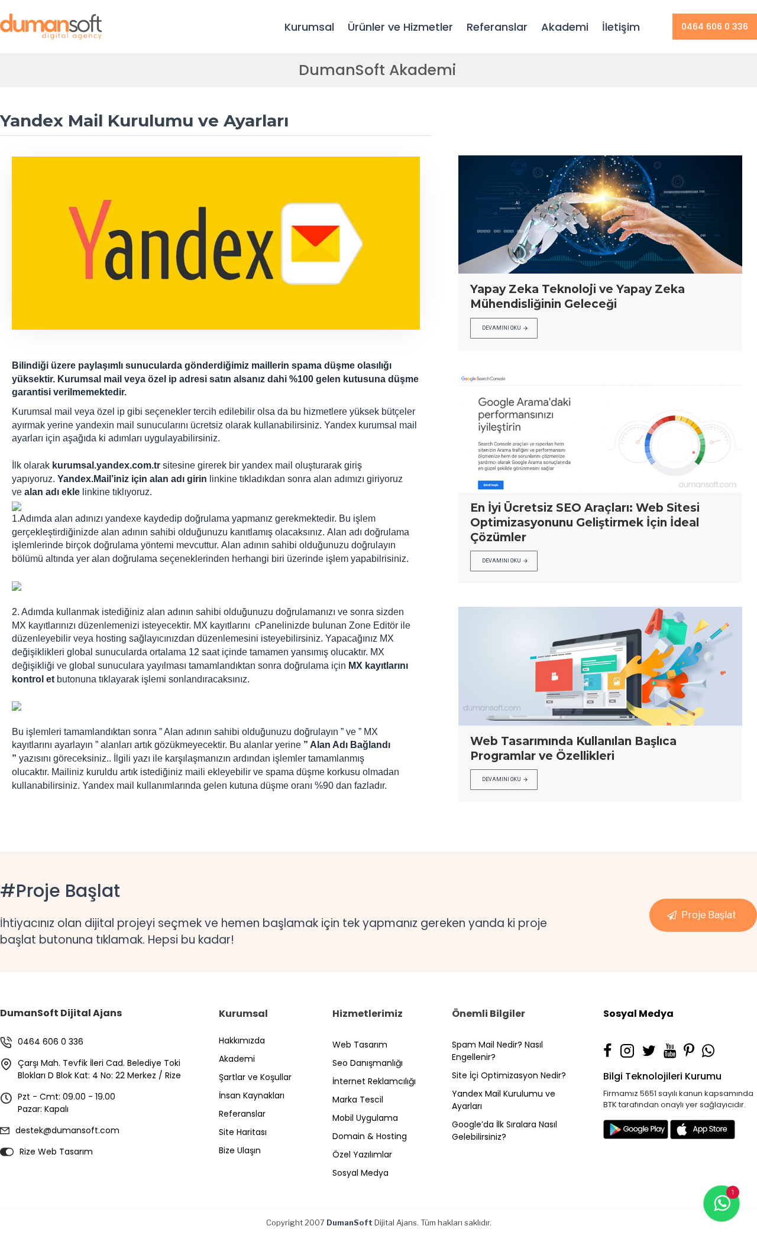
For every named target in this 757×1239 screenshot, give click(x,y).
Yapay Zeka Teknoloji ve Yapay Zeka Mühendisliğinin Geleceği (577, 296)
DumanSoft (349, 1222)
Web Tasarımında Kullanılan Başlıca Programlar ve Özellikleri (573, 748)
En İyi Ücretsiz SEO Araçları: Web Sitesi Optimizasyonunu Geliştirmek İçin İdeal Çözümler (585, 522)
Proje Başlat (708, 915)
